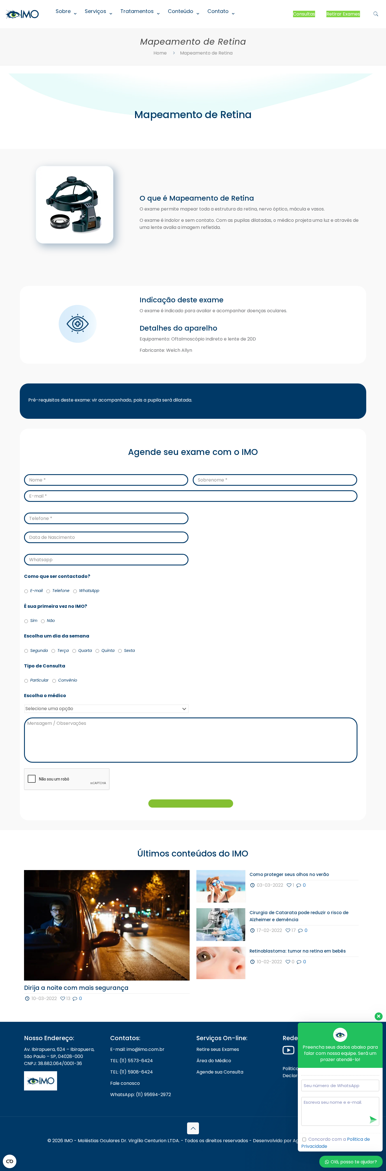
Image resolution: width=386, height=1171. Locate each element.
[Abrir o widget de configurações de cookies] (9, 1161)
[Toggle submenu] (64, 25)
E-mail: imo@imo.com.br (137, 1049)
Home (160, 53)
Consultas (304, 14)
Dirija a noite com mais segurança (76, 988)
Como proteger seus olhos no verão (289, 874)
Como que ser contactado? (57, 577)
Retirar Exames (343, 14)
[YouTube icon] (193, 1150)
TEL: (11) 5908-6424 (131, 1072)
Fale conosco (125, 1083)
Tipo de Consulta (47, 666)
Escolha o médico (45, 696)
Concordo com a (335, 1143)
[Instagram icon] (201, 1150)
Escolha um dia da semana (59, 636)
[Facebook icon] (185, 1150)
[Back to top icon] (193, 1128)
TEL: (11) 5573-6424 (131, 1060)
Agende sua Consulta (219, 1072)
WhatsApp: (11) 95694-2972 (140, 1094)
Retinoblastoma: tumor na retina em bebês (298, 951)
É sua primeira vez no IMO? (55, 607)
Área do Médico (213, 1060)
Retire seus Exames (217, 1049)
